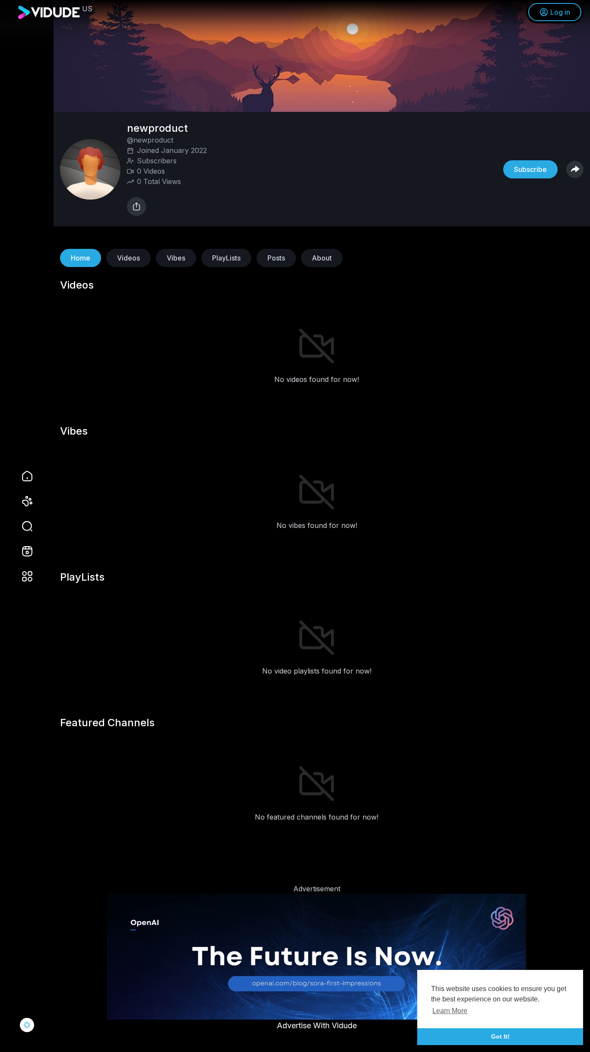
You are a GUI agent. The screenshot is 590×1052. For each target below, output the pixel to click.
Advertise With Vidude (317, 1025)
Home (80, 258)
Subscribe (530, 169)
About (322, 258)
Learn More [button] (449, 1010)
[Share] (136, 206)
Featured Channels (107, 723)
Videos (128, 258)
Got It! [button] (500, 1036)
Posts (276, 258)
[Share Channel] (575, 169)
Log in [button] (560, 12)
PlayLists (226, 258)
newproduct (158, 128)
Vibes (176, 258)
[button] (21, 526)
